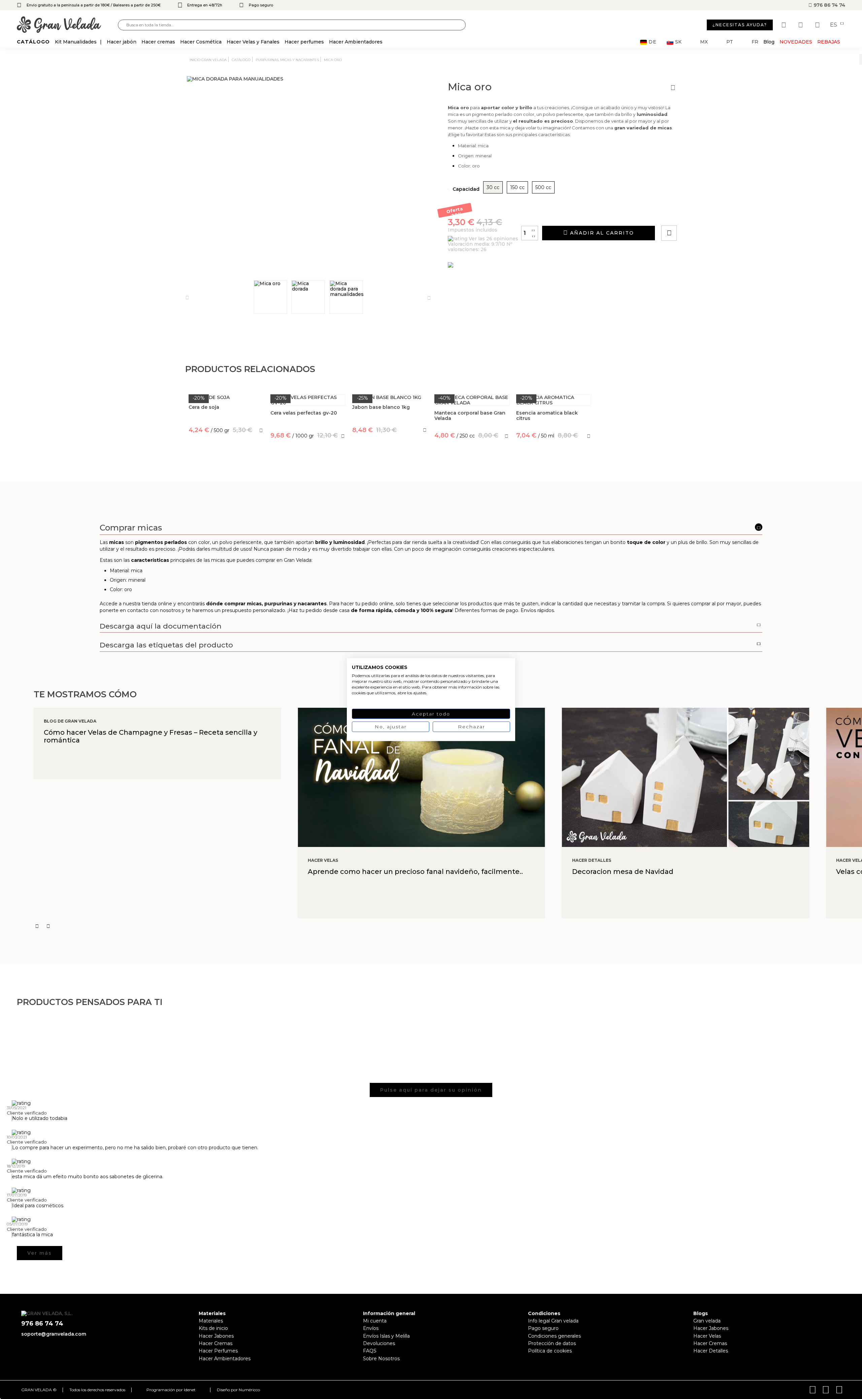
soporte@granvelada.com (53, 1334)
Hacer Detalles (710, 1351)
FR (755, 42)
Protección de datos (552, 1343)
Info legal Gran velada (553, 1321)
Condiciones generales (554, 1336)
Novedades (796, 42)
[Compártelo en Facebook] (702, 214)
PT (729, 42)
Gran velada (707, 1321)
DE (653, 42)
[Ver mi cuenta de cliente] (801, 25)
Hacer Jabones (216, 1336)
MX (704, 42)
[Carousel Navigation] (448, 926)
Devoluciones (379, 1343)
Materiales (211, 1321)
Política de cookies (550, 1351)
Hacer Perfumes (218, 1351)
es (834, 25)
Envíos (370, 1328)
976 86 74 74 (828, 5)
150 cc (517, 187)
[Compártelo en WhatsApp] (694, 214)
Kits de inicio (213, 1328)
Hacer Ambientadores (225, 1359)
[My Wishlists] (785, 25)
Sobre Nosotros (381, 1359)
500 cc (543, 187)
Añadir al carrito (601, 233)
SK (678, 42)
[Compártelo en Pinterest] (709, 214)
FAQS (369, 1351)
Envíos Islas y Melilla (386, 1336)
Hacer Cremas (215, 1343)
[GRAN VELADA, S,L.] (67, 25)
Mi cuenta (375, 1321)
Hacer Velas (707, 1336)
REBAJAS (828, 42)
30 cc (493, 187)
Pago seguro (543, 1328)
